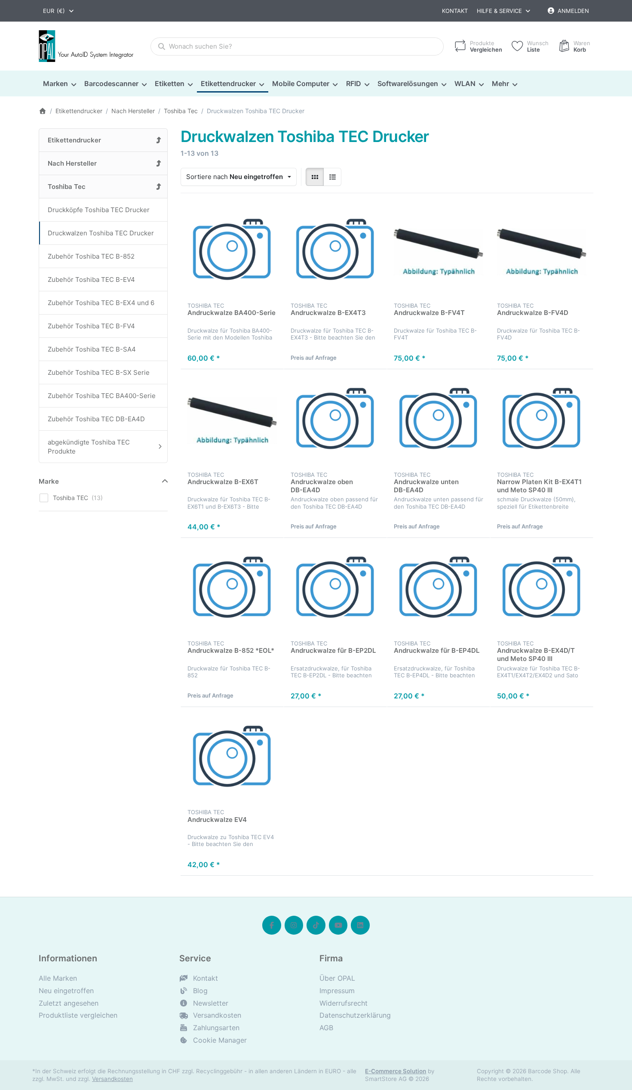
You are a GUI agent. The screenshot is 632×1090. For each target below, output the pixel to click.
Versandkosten (112, 1078)
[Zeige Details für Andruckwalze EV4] (232, 758)
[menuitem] (59, 84)
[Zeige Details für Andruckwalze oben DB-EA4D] (335, 421)
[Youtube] (338, 925)
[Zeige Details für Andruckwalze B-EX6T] (232, 421)
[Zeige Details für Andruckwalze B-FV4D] (541, 251)
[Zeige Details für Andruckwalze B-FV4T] (438, 251)
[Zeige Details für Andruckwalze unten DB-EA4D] (438, 421)
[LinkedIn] (360, 925)
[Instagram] (294, 925)
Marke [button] (49, 481)
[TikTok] (316, 925)
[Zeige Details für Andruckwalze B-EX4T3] (335, 251)
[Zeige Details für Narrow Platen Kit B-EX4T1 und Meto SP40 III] (541, 421)
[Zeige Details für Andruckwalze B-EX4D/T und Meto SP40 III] (541, 589)
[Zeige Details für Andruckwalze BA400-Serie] (232, 251)
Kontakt (455, 10)
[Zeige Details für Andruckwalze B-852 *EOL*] (232, 589)
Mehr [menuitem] (500, 83)
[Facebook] (271, 925)
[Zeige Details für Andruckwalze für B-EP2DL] (335, 589)
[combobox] (59, 11)
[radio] (315, 177)
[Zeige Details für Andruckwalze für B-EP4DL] (438, 589)
